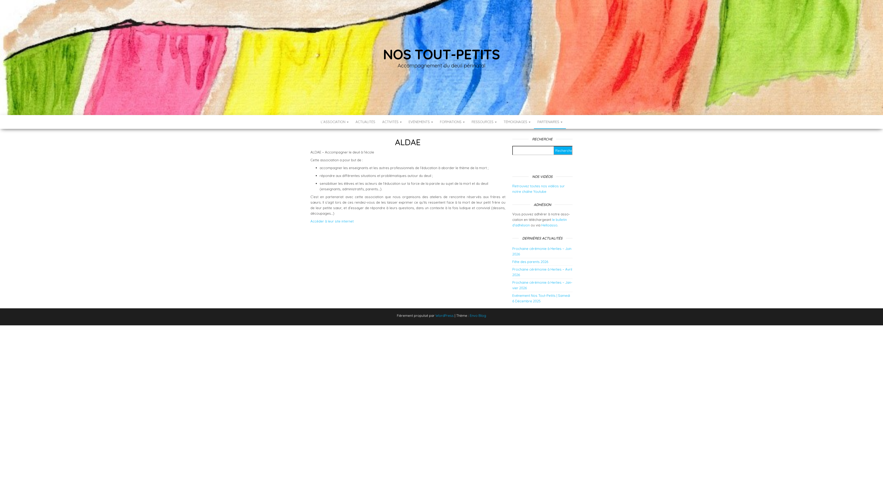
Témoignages (516, 122)
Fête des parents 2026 (530, 262)
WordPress (445, 315)
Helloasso (549, 225)
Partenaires (548, 122)
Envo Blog (478, 315)
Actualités (365, 122)
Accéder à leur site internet (332, 221)
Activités (390, 122)
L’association (333, 122)
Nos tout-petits (441, 54)
